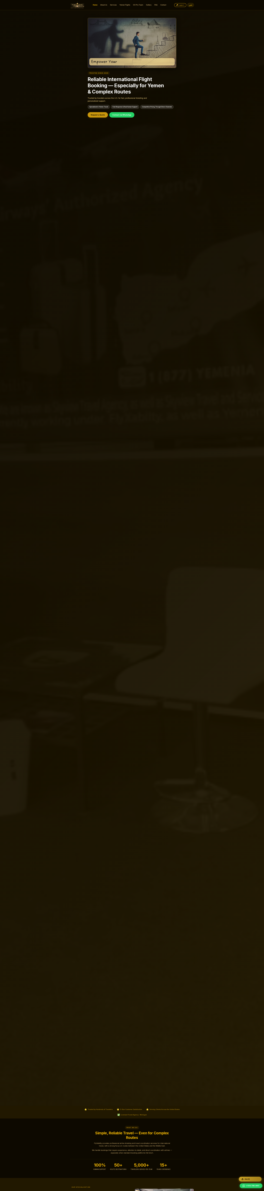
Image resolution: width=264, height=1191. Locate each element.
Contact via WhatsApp (121, 115)
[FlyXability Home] (77, 5)
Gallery (148, 5)
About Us (103, 5)
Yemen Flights (125, 5)
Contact (163, 5)
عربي (190, 5)
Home (95, 5)
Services (113, 5)
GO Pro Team (138, 5)
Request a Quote (98, 115)
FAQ (155, 5)
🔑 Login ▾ (180, 5)
